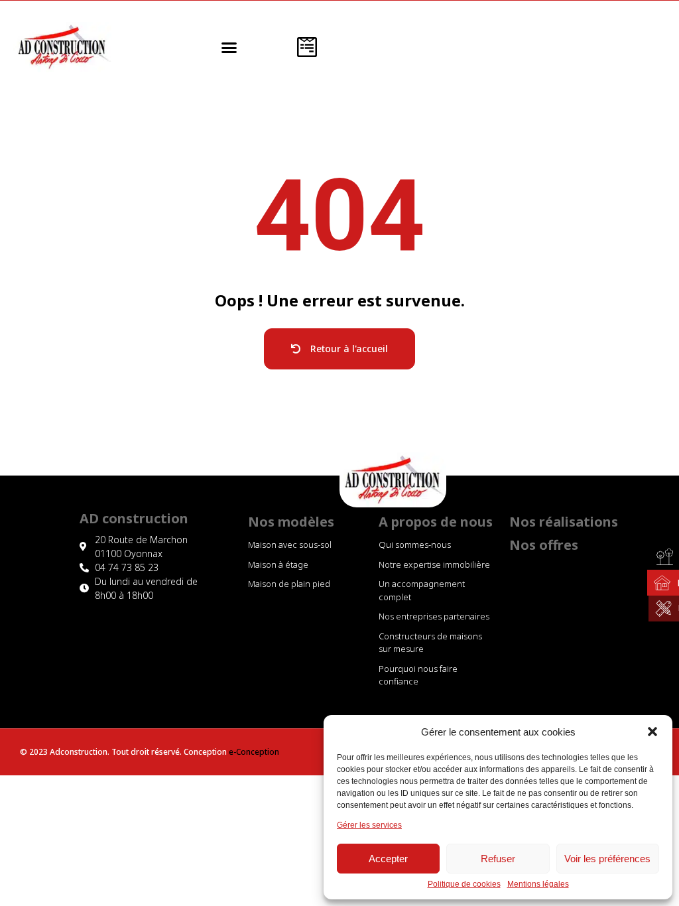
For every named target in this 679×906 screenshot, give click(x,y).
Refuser (498, 858)
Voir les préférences (607, 858)
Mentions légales (538, 884)
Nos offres (543, 545)
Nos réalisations (563, 522)
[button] (652, 731)
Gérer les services (369, 825)
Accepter (388, 858)
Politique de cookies (464, 884)
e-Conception (254, 751)
